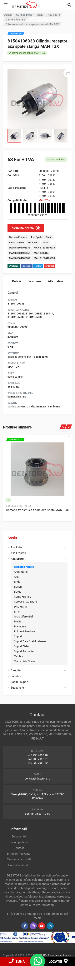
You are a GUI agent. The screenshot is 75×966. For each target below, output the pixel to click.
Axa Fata (16, 547)
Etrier (17, 611)
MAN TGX (44, 200)
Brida (17, 581)
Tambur (18, 656)
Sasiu (12, 538)
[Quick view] (69, 438)
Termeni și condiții (19, 859)
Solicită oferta (23, 228)
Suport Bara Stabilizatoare (30, 641)
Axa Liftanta (18, 553)
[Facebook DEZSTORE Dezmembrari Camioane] (24, 925)
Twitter (38, 266)
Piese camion (16, 242)
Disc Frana (20, 606)
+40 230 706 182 (38, 762)
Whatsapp (13, 266)
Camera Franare (24, 566)
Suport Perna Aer (24, 651)
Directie (16, 670)
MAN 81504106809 (19, 258)
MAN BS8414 (41, 253)
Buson (18, 586)
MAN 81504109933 (44, 247)
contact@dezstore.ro (37, 778)
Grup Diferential (23, 616)
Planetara (20, 626)
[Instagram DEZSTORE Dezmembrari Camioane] (33, 925)
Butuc (17, 591)
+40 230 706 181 (38, 759)
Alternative (55, 281)
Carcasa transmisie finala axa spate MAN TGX (37, 510)
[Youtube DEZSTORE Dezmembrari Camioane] (41, 925)
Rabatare (16, 676)
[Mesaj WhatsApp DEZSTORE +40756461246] (38, 963)
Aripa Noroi (21, 571)
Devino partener (19, 842)
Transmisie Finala (24, 661)
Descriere (34, 281)
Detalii (16, 281)
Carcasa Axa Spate (25, 601)
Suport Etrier (21, 646)
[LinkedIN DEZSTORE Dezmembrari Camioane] (50, 925)
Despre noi (19, 836)
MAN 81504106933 (19, 247)
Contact (19, 848)
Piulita (18, 621)
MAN (45, 242)
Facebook (26, 266)
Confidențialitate (18, 865)
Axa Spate (36, 237)
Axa (16, 576)
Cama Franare (22, 596)
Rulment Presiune (24, 631)
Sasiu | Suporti (20, 682)
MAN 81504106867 (19, 253)
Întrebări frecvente (18, 853)
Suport (18, 636)
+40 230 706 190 (38, 755)
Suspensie (17, 687)
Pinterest (49, 266)
